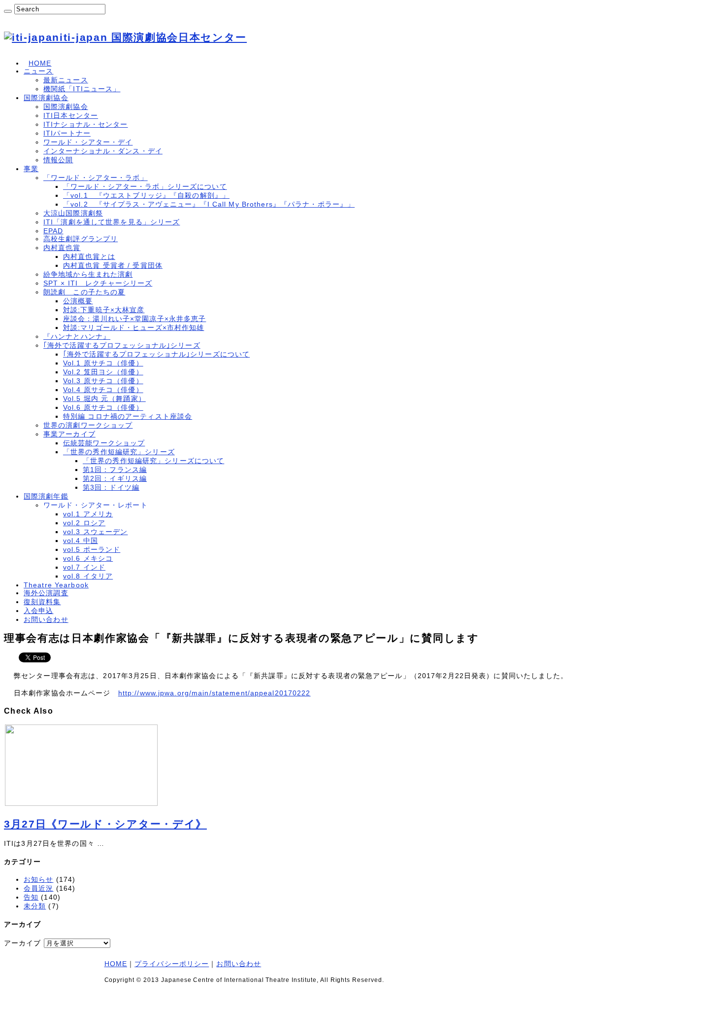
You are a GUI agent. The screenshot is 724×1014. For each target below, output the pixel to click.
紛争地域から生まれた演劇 (87, 274)
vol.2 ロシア (84, 523)
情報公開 (58, 160)
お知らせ (38, 879)
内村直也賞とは (89, 256)
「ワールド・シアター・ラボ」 (95, 177)
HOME (40, 63)
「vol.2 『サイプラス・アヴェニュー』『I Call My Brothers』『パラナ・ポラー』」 (209, 204)
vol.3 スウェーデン (95, 532)
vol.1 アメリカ (88, 514)
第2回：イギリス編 (115, 478)
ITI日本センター (70, 115)
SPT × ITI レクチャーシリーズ (97, 283)
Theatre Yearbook (56, 585)
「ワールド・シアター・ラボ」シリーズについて (145, 186)
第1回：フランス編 (115, 469)
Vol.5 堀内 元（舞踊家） (104, 398)
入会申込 (38, 611)
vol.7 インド (84, 567)
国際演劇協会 (46, 98)
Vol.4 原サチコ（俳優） (103, 390)
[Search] (8, 11)
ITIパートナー (67, 133)
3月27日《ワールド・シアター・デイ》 (105, 824)
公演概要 (78, 301)
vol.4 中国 (80, 540)
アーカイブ (22, 943)
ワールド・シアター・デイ (87, 142)
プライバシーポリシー (171, 964)
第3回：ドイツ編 (111, 487)
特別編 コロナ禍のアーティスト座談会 (127, 416)
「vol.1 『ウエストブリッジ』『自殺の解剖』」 (146, 195)
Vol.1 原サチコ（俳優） (103, 363)
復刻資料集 (42, 602)
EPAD (53, 231)
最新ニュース (65, 80)
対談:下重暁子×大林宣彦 (103, 310)
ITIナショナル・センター (85, 124)
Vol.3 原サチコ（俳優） (103, 381)
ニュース (38, 71)
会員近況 (38, 888)
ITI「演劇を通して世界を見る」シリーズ (111, 222)
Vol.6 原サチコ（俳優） (103, 407)
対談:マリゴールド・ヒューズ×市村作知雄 (133, 327)
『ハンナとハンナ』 (76, 336)
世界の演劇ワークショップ (87, 425)
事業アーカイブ (69, 434)
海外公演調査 (46, 593)
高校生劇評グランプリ (80, 239)
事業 (31, 169)
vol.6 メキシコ (88, 558)
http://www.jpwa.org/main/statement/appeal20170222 (214, 693)
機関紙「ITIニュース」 (81, 89)
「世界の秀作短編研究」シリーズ (119, 452)
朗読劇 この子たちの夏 (84, 292)
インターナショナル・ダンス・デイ (103, 151)
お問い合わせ (46, 619)
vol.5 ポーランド (91, 549)
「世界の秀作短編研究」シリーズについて (153, 461)
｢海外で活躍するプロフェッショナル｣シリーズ (121, 345)
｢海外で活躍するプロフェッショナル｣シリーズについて (156, 354)
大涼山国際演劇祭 (73, 213)
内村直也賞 (62, 248)
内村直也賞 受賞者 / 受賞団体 (113, 265)
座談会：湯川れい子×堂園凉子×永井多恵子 (134, 319)
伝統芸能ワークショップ (104, 443)
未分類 (35, 906)
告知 (31, 897)
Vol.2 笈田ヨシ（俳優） (103, 372)
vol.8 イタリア (88, 576)
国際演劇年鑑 (46, 496)
